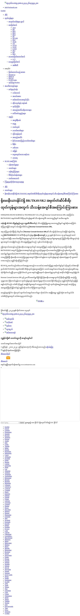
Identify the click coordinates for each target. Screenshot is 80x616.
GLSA (14, 45)
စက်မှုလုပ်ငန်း (13, 89)
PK (13, 36)
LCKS (14, 49)
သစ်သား (15, 147)
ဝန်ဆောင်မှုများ (14, 164)
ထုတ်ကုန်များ (9, 18)
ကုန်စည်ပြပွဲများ (14, 171)
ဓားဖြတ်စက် (13, 25)
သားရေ (15, 158)
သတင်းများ (12, 168)
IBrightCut (12, 75)
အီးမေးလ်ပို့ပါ (5, 354)
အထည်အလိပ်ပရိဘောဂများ (22, 110)
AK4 (14, 28)
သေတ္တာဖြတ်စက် (14, 62)
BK (13, 29)
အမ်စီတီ (15, 65)
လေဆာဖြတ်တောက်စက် (17, 56)
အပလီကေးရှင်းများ (11, 86)
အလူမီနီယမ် (16, 120)
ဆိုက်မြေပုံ (49, 347)
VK (13, 43)
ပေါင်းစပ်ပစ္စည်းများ (19, 113)
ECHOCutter (13, 80)
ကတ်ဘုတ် (16, 127)
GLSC (14, 47)
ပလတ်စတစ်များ (18, 130)
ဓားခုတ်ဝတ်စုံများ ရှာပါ (16, 21)
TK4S (14, 42)
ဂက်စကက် (16, 93)
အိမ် (6, 15)
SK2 (13, 50)
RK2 (14, 54)
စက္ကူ (14, 123)
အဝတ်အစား (16, 96)
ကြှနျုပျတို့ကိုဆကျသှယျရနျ (14, 182)
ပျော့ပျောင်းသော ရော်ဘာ (20, 154)
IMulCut (11, 76)
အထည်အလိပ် (17, 137)
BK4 (14, 35)
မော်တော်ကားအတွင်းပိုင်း (20, 99)
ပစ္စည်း (11, 117)
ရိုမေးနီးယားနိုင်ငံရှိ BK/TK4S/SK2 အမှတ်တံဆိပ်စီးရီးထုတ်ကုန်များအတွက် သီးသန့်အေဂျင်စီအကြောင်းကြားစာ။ (41, 193)
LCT (14, 59)
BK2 (14, 31)
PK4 (13, 40)
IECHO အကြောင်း (11, 161)
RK (13, 52)
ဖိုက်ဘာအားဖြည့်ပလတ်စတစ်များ (23, 141)
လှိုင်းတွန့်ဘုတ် (17, 134)
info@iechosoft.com (11, 7)
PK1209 (15, 38)
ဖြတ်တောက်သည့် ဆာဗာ (17, 72)
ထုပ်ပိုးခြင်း (16, 106)
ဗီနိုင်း (14, 144)
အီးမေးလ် (4, 361)
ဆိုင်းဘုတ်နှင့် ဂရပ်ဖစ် (19, 103)
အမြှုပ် (14, 151)
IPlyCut (11, 78)
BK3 (14, 33)
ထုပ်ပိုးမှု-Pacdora (14, 82)
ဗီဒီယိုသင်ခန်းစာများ (15, 175)
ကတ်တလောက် (14, 178)
